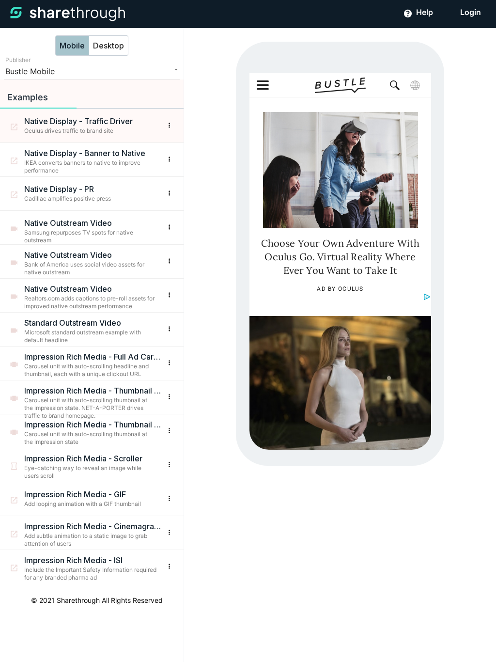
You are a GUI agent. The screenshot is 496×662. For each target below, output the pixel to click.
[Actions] (169, 126)
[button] (38, 94)
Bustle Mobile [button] (30, 71)
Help (423, 12)
